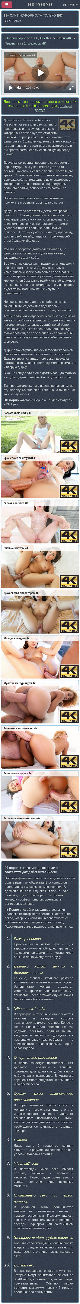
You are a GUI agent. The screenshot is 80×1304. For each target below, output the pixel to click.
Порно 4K (64, 38)
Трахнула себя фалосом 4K (25, 43)
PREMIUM (70, 5)
